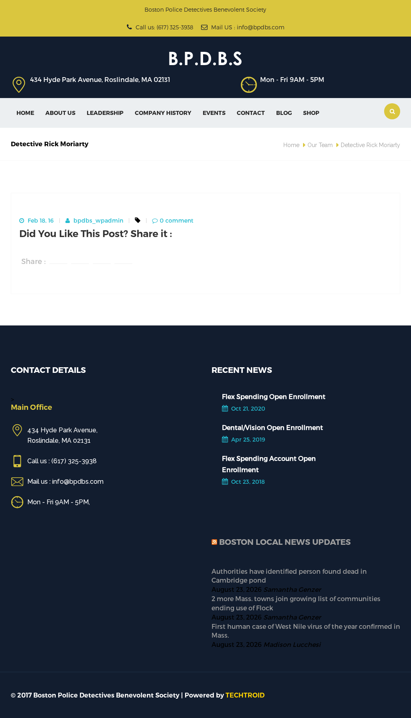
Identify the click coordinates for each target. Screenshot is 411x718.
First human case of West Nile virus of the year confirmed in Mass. (306, 630)
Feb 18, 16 (40, 220)
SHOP (311, 112)
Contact (251, 112)
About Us (60, 112)
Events (214, 112)
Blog (284, 112)
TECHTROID (245, 695)
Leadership (105, 112)
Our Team (320, 145)
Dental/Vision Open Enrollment (272, 427)
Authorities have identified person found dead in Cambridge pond (289, 575)
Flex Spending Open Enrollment (274, 396)
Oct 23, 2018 (247, 481)
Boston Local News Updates (285, 541)
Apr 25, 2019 (247, 439)
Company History (163, 112)
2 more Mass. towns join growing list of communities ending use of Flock (296, 603)
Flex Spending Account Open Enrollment (269, 463)
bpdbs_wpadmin (97, 220)
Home (25, 112)
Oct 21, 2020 (247, 408)
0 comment (176, 220)
